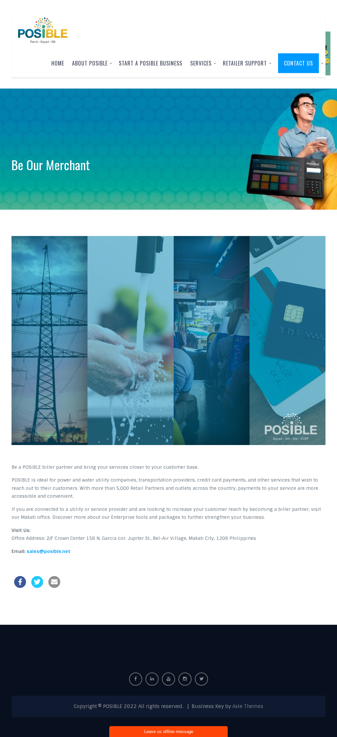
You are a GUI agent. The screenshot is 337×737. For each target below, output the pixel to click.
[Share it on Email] (54, 586)
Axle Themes (247, 706)
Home (57, 63)
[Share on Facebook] (20, 586)
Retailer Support (245, 63)
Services (201, 63)
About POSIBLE (90, 63)
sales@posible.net (48, 551)
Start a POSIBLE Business (150, 63)
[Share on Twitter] (37, 586)
